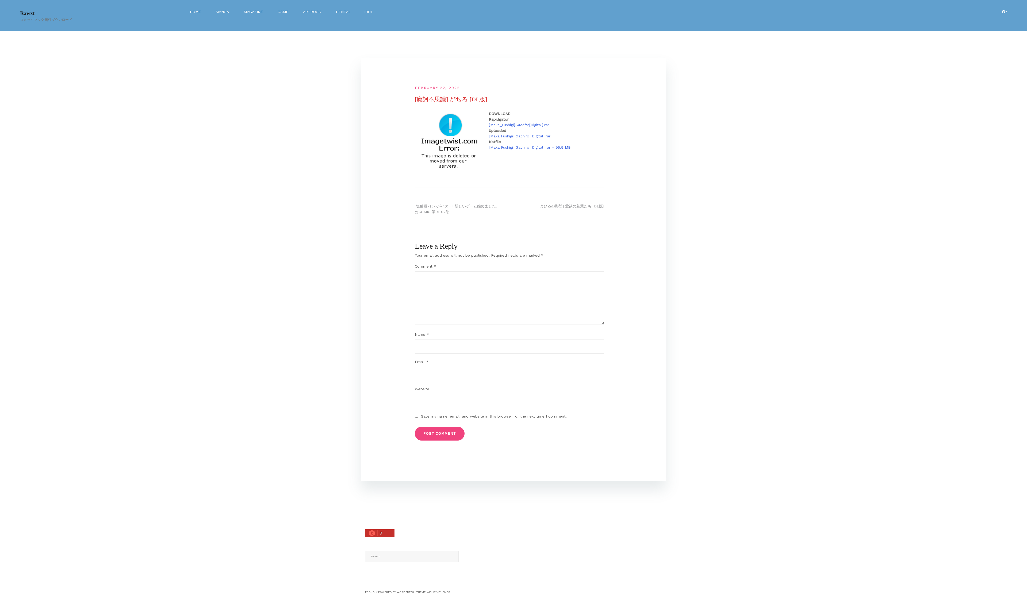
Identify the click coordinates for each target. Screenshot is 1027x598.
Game (283, 12)
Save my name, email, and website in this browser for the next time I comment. (494, 416)
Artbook (312, 12)
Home (195, 12)
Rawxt (27, 13)
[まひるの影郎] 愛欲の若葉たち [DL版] (571, 206)
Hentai (343, 12)
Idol (368, 12)
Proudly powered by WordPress (389, 592)
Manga (222, 12)
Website (422, 389)
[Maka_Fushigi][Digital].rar (519, 125)
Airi (429, 592)
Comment (425, 266)
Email (421, 362)
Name (422, 334)
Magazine (253, 12)
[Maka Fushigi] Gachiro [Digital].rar (519, 136)
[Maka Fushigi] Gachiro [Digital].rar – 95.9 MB (530, 147)
